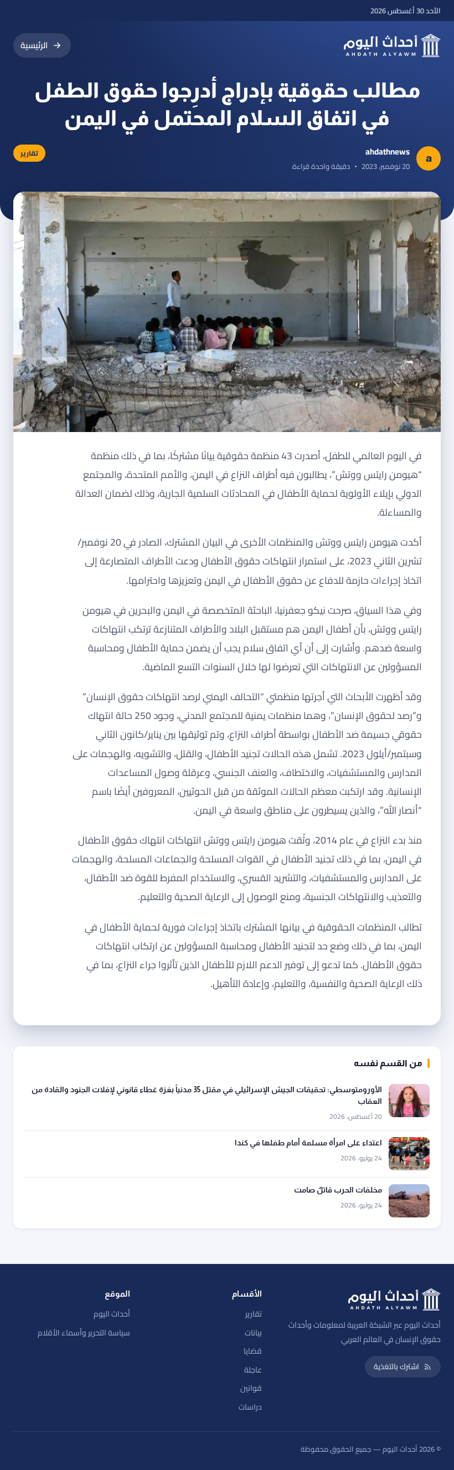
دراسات (250, 1407)
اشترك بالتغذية (396, 1366)
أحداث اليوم (112, 1314)
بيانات (253, 1332)
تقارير (253, 1314)
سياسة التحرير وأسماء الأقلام (84, 1332)
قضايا (253, 1351)
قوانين (251, 1388)
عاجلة (253, 1370)
